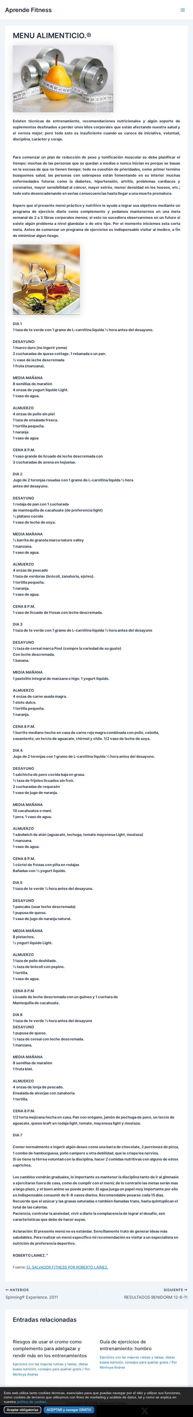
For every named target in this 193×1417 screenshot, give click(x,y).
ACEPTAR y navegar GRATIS (69, 1410)
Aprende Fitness (28, 10)
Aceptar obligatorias (22, 1410)
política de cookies (31, 1402)
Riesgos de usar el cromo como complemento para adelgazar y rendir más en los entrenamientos (50, 1348)
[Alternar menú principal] (182, 10)
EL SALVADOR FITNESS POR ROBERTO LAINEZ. (67, 1267)
